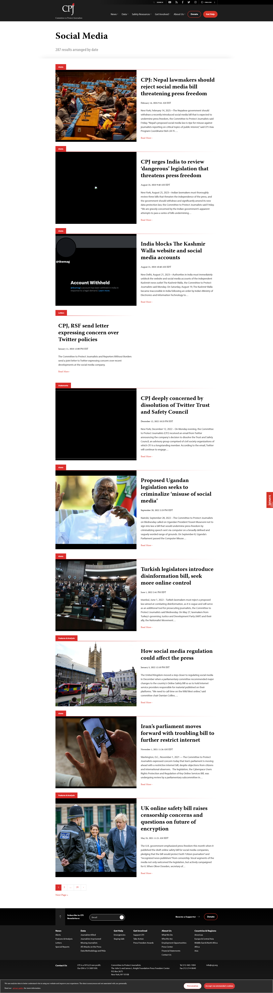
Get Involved (140, 930)
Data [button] (124, 14)
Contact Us (166, 954)
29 (77, 887)
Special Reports (62, 946)
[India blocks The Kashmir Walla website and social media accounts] (96, 270)
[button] (214, 2)
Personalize (192, 986)
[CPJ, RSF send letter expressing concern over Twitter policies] (94, 347)
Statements (63, 385)
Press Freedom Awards (143, 942)
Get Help (210, 14)
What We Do (167, 934)
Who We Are (167, 938)
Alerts (60, 67)
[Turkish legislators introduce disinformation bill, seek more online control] (96, 595)
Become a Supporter (186, 916)
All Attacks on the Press (91, 946)
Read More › (146, 138)
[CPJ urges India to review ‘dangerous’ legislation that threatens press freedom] (96, 188)
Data (83, 930)
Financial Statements (171, 950)
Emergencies (119, 934)
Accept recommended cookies (219, 986)
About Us (166, 930)
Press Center (167, 946)
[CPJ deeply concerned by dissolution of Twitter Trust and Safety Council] (96, 424)
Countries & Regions (205, 930)
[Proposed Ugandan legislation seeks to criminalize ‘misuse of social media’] (96, 510)
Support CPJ (138, 934)
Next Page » (61, 895)
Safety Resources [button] (141, 14)
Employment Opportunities (174, 942)
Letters (61, 313)
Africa (197, 946)
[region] (136, 986)
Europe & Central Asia (204, 938)
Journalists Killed (88, 934)
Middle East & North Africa (206, 942)
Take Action (138, 938)
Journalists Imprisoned (91, 938)
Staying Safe (119, 938)
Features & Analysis (66, 638)
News (58, 930)
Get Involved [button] (162, 14)
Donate (194, 14)
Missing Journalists (89, 942)
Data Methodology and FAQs (93, 950)
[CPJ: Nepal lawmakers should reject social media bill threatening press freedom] (96, 106)
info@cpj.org (212, 965)
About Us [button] (179, 14)
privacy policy (18, 988)
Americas (199, 934)
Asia (196, 950)
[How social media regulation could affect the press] (96, 673)
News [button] (114, 14)
